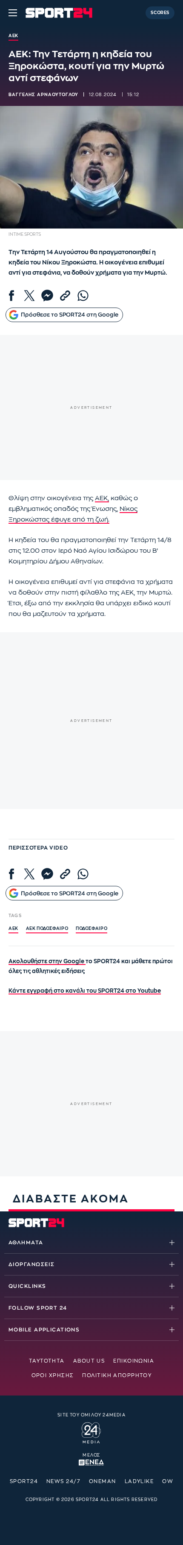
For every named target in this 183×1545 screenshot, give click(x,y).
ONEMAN (102, 1481)
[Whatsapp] (83, 296)
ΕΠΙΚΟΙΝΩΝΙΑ (133, 1360)
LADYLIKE (139, 1481)
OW (167, 1481)
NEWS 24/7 (63, 1481)
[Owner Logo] (91, 1431)
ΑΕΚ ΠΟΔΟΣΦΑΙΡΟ (47, 928)
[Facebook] (11, 296)
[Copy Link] (65, 296)
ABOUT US (89, 1360)
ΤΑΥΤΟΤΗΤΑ (47, 1360)
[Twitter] (29, 296)
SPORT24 (24, 1481)
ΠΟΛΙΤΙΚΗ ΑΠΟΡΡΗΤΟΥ (117, 1375)
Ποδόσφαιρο (91, 928)
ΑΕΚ (13, 928)
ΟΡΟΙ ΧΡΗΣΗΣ (52, 1375)
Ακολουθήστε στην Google (47, 961)
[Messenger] (47, 296)
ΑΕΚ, (102, 498)
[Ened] (91, 1462)
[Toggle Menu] (13, 13)
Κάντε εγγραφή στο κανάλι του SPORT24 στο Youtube (85, 991)
